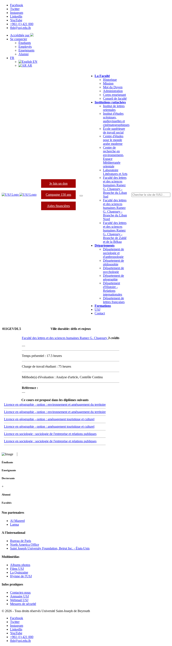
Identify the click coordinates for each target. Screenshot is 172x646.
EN (34, 61)
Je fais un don (58, 183)
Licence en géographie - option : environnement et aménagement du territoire (55, 404)
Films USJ (17, 568)
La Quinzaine (19, 572)
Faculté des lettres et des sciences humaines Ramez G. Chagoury (65, 338)
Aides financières (58, 206)
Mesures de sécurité (23, 604)
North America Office (24, 544)
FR (12, 58)
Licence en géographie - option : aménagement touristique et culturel (49, 419)
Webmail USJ (19, 600)
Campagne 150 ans (58, 194)
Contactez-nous (20, 592)
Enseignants (26, 50)
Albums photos (20, 565)
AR (29, 65)
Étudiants (24, 43)
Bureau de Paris (20, 541)
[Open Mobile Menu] (81, 195)
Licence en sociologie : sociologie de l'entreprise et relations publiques (50, 434)
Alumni (23, 54)
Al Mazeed (17, 520)
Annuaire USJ (19, 596)
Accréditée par (20, 35)
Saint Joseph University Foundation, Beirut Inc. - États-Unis (50, 548)
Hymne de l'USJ (21, 576)
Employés (25, 46)
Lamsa (14, 524)
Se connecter (18, 39)
